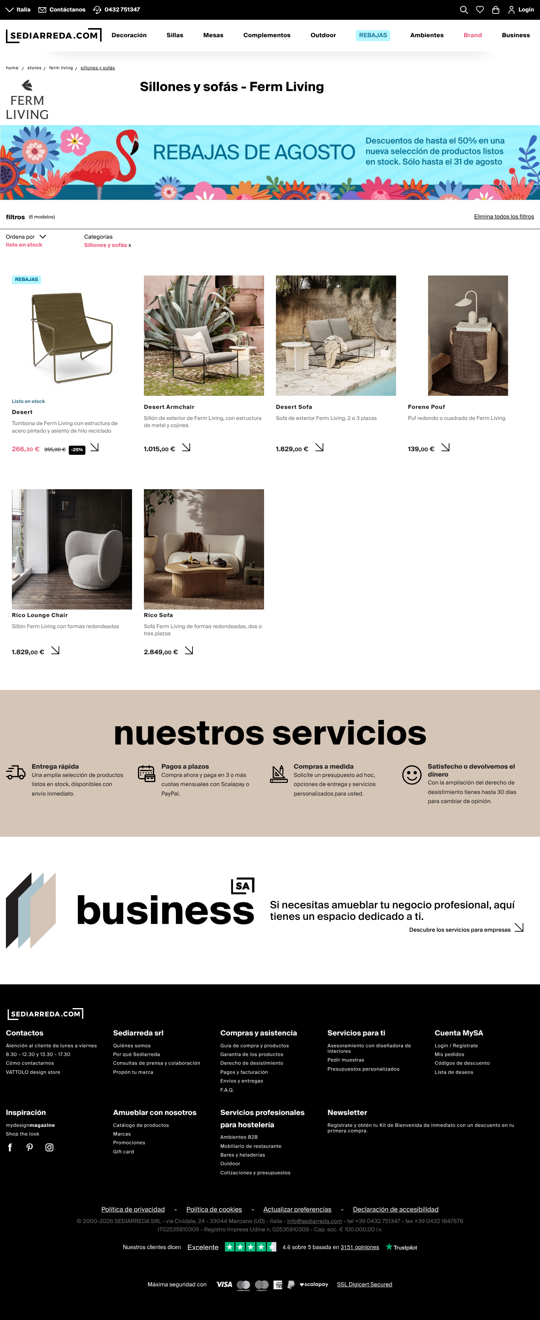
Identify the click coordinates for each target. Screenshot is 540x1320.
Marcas (122, 1134)
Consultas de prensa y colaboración (156, 1064)
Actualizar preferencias (298, 1209)
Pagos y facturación (244, 1072)
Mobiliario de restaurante (250, 1146)
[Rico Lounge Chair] (72, 574)
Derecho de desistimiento (251, 1064)
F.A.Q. (227, 1090)
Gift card (123, 1152)
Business (516, 35)
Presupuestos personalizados (364, 1069)
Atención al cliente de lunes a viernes (51, 1046)
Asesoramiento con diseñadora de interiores (369, 1049)
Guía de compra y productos (254, 1046)
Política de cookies (214, 1209)
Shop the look (23, 1134)
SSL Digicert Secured (365, 1285)
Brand (473, 35)
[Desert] (72, 366)
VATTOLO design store (33, 1072)
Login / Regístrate (456, 1046)
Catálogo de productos (141, 1125)
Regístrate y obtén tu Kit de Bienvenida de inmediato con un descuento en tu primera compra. (421, 1128)
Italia (23, 10)
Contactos (24, 1034)
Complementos (267, 35)
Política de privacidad (133, 1209)
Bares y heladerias (242, 1155)
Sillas (175, 35)
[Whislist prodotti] (480, 9)
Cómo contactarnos (30, 1064)
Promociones (129, 1143)
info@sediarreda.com (314, 1222)
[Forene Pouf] (468, 366)
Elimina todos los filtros (504, 217)
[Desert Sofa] (336, 366)
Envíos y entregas (241, 1081)
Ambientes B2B (239, 1137)
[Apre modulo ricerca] (464, 10)
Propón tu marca (133, 1072)
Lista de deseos (454, 1072)
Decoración (129, 35)
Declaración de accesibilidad (396, 1209)
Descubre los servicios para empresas (460, 930)
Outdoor (323, 35)
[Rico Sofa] (204, 574)
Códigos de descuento (462, 1064)
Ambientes (427, 35)
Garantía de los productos (251, 1054)
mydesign (30, 1125)
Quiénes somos (132, 1046)
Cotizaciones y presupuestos (255, 1173)
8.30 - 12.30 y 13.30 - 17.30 (38, 1054)
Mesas (213, 35)
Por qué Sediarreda (136, 1054)
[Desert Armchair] (204, 366)
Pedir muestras (346, 1060)
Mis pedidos (449, 1054)
